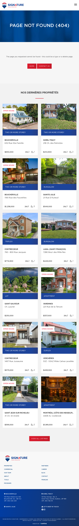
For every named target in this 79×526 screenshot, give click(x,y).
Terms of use (37, 520)
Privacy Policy (27, 520)
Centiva (43, 523)
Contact (45, 476)
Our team (7, 472)
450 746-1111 (49, 501)
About (6, 476)
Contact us (44, 66)
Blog (43, 472)
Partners (45, 465)
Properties (8, 465)
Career (44, 469)
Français (45, 479)
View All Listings (39, 438)
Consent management (49, 520)
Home (31, 66)
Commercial (8, 469)
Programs (7, 483)
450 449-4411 (12, 501)
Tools (6, 479)
